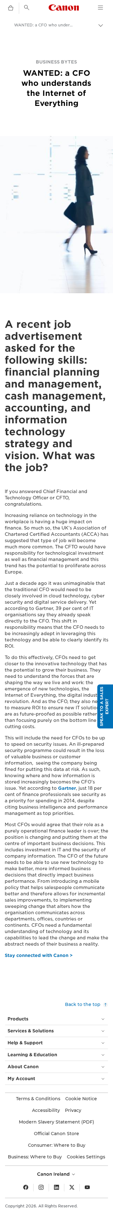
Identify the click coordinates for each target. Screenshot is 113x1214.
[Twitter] (72, 1187)
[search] (27, 8)
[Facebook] (26, 1187)
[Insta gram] (41, 1187)
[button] (105, 706)
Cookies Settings (86, 1157)
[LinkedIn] (56, 1187)
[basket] (10, 8)
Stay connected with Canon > (39, 955)
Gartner (67, 788)
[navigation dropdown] (100, 8)
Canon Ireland (54, 1174)
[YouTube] (87, 1187)
